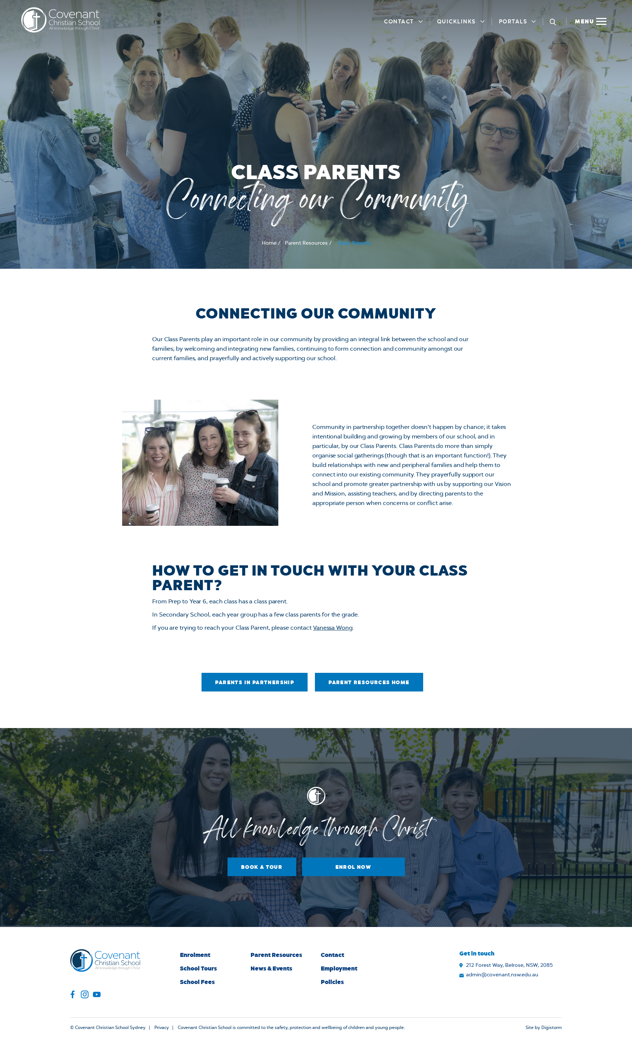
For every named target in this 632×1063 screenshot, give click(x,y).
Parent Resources (306, 243)
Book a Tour (261, 867)
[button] (590, 20)
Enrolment (195, 954)
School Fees (197, 981)
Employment (339, 968)
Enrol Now (353, 867)
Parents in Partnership (254, 682)
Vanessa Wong (333, 628)
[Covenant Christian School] (60, 20)
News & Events (271, 968)
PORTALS (513, 21)
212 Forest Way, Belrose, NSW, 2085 (509, 965)
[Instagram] (85, 996)
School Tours (198, 968)
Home (269, 243)
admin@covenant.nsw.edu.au (502, 974)
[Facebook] (72, 996)
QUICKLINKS (456, 21)
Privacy (161, 1027)
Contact (399, 21)
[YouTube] (97, 996)
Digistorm (551, 1027)
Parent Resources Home (368, 682)
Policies (332, 981)
